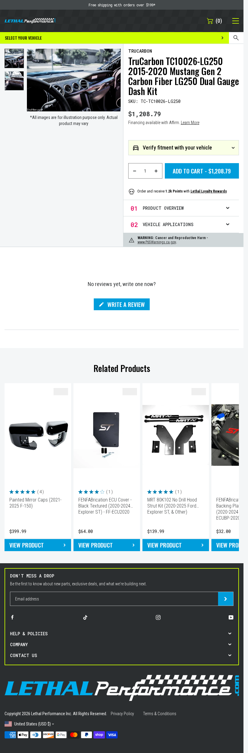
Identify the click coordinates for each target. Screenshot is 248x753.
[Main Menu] (232, 21)
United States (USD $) (32, 724)
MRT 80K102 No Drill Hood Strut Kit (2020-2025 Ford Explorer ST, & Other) (172, 506)
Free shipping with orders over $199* (122, 4)
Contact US (23, 655)
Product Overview (163, 208)
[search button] (236, 38)
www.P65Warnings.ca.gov (157, 242)
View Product (26, 545)
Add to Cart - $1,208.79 (202, 170)
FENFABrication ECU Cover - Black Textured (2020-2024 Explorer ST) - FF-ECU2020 (105, 506)
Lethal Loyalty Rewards (209, 191)
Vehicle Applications (168, 224)
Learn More (190, 122)
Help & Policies (29, 633)
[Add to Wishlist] (61, 391)
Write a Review (126, 305)
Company (19, 644)
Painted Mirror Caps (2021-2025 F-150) (35, 503)
